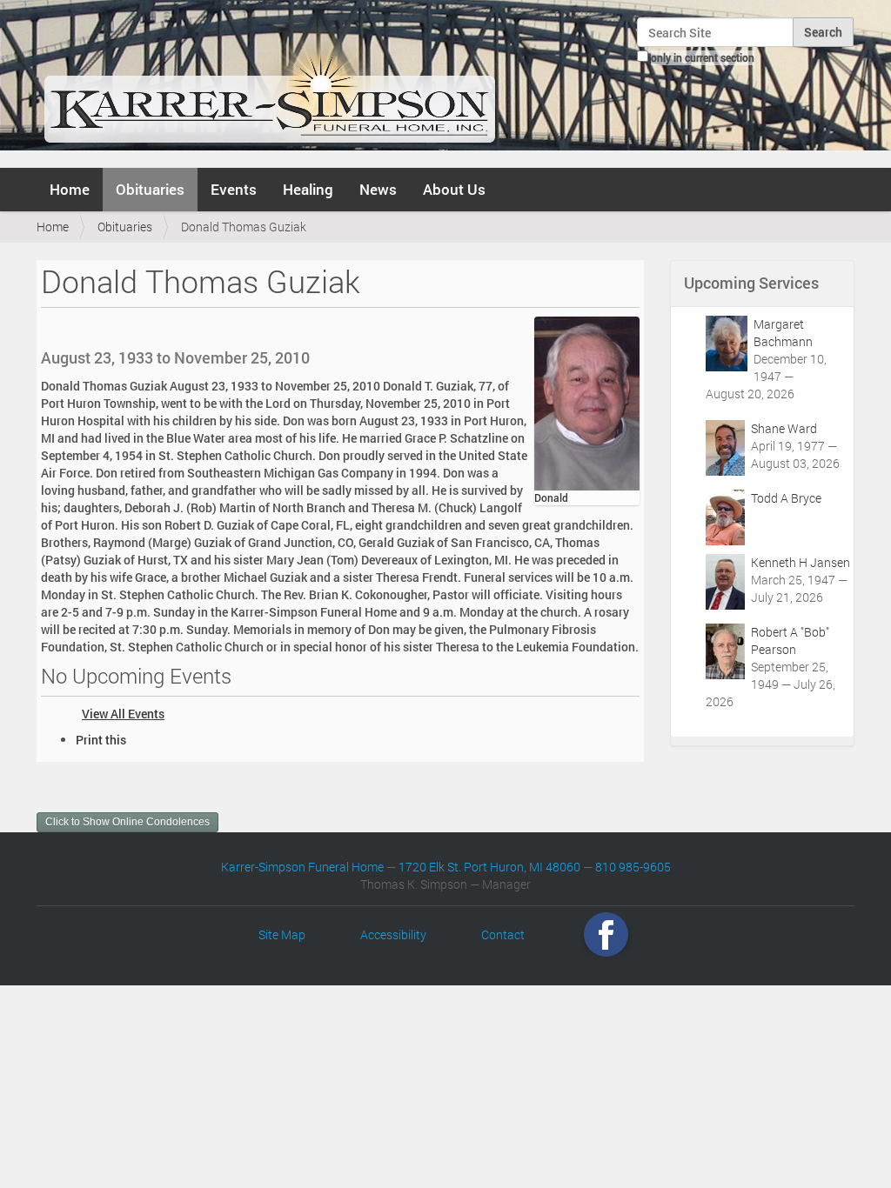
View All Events (123, 713)
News (378, 189)
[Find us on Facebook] (606, 934)
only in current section (702, 57)
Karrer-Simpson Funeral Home (302, 866)
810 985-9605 (633, 866)
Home (70, 189)
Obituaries (150, 189)
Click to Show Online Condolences (127, 822)
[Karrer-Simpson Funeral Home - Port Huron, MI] (269, 81)
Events (234, 189)
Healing (308, 189)
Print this (101, 739)
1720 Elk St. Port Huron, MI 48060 (489, 866)
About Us (454, 189)
